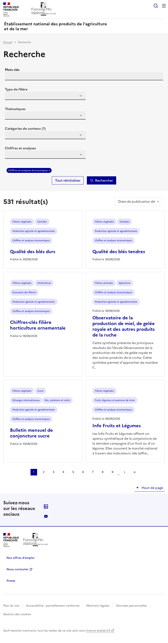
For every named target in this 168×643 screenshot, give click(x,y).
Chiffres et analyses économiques (28, 170)
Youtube (46, 516)
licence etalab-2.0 (98, 630)
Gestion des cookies (17, 614)
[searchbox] (10, 96)
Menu (164, 6)
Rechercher (104, 180)
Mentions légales (97, 606)
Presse (11, 581)
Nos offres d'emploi (20, 558)
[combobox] (45, 96)
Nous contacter (17, 569)
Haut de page (152, 487)
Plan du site (11, 606)
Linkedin (46, 506)
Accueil (7, 42)
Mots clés (12, 69)
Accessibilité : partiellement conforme (52, 606)
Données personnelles (131, 606)
